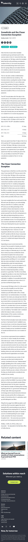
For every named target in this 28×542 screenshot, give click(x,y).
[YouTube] (14, 526)
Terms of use (4, 522)
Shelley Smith (4, 38)
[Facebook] (10, 526)
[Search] (20, 3)
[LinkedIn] (2, 526)
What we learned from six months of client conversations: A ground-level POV (12, 455)
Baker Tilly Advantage (5, 512)
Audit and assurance (5, 507)
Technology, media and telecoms (8, 500)
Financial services (5, 495)
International (5, 46)
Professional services (5, 499)
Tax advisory (13, 46)
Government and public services (8, 497)
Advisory (3, 505)
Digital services (4, 509)
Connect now (14, 482)
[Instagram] (6, 526)
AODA (2, 517)
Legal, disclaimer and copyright (7, 519)
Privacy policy (4, 520)
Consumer (3, 492)
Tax (2, 510)
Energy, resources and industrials (8, 494)
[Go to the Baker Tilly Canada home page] (6, 3)
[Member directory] (23, 3)
